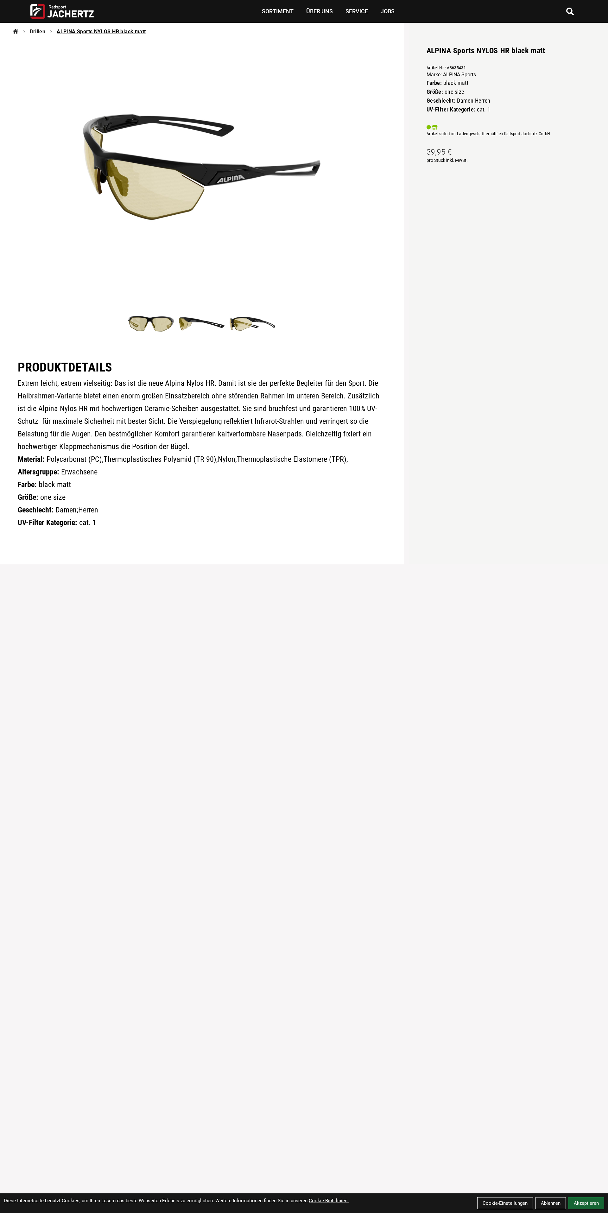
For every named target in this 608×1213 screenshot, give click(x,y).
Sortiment (278, 11)
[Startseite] (15, 31)
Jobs (388, 11)
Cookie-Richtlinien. (329, 1200)
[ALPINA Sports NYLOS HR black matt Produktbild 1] (151, 323)
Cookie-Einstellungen (505, 1203)
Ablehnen (550, 1203)
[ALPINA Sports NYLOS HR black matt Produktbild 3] (252, 323)
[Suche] (570, 11)
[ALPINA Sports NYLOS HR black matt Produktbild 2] (202, 323)
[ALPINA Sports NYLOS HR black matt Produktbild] (202, 167)
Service (356, 11)
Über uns (319, 11)
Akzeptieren (586, 1203)
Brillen (37, 32)
